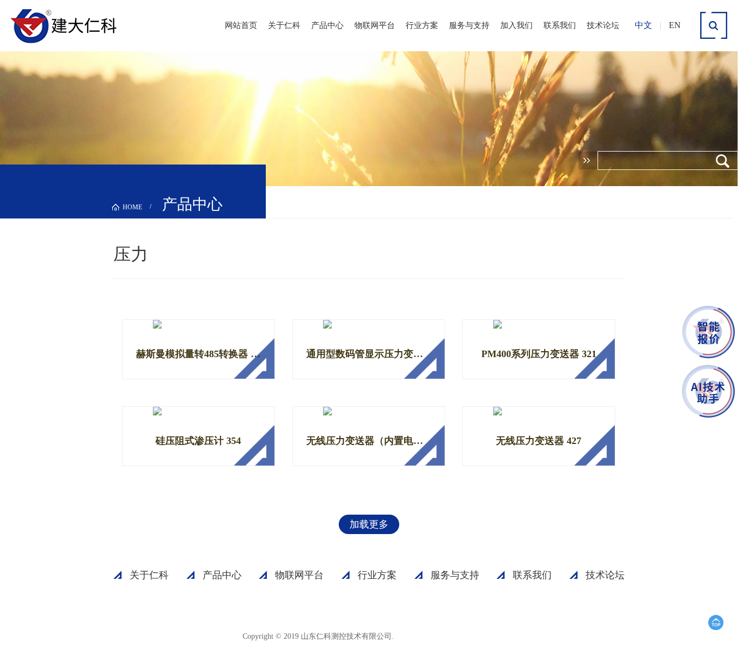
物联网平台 (374, 25)
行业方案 (422, 25)
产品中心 (327, 25)
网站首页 (241, 25)
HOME (132, 207)
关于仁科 (284, 25)
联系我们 (560, 25)
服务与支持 (469, 25)
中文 (643, 25)
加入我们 (516, 25)
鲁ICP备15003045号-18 (447, 635)
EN (675, 25)
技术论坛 (603, 25)
